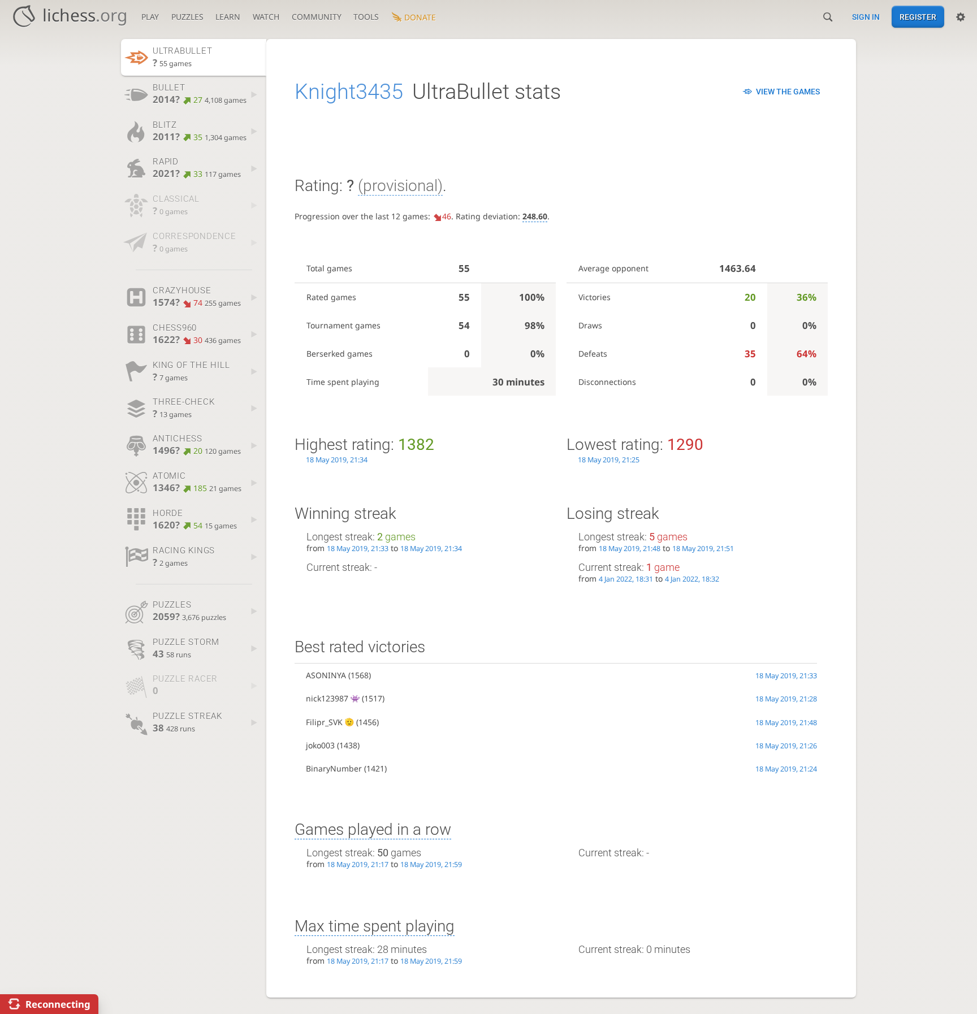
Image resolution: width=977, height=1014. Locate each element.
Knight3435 (349, 91)
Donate (420, 17)
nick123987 (327, 698)
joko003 (320, 745)
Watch (266, 16)
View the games (788, 91)
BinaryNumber (334, 768)
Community (316, 16)
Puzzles (187, 16)
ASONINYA (326, 675)
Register (918, 16)
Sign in (866, 16)
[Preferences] (960, 17)
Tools (366, 16)
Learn (227, 16)
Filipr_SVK (324, 722)
